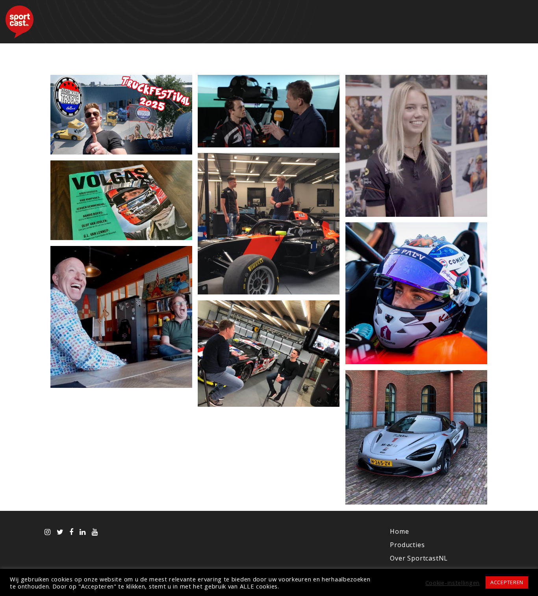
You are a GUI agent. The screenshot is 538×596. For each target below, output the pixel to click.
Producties (215, 22)
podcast (121, 227)
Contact (60, 22)
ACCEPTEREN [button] (506, 582)
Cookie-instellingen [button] (452, 582)
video (121, 142)
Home (97, 22)
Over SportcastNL (150, 22)
